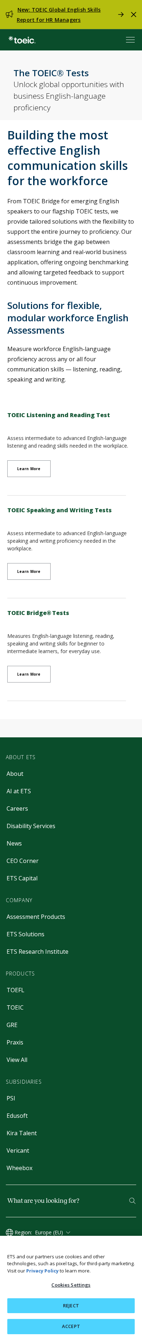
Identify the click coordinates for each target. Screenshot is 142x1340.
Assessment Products (36, 917)
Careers (17, 808)
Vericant (18, 1150)
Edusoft (17, 1116)
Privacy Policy (42, 1270)
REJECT (71, 1305)
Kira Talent (22, 1133)
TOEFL (15, 990)
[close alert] (133, 14)
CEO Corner (23, 861)
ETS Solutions (25, 934)
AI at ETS (19, 791)
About (15, 774)
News (14, 843)
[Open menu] (131, 40)
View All (17, 1060)
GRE (12, 1025)
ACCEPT (71, 1326)
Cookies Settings (70, 1285)
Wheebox (19, 1168)
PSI (11, 1098)
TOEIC (15, 1007)
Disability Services (31, 826)
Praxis (15, 1042)
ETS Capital (22, 878)
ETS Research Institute (37, 952)
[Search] (132, 1201)
